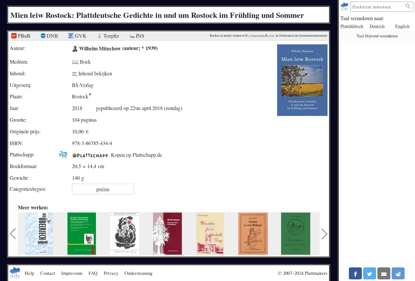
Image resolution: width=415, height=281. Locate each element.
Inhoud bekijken (94, 73)
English (402, 26)
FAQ (93, 273)
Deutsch (377, 26)
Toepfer (110, 35)
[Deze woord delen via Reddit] (398, 273)
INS (139, 35)
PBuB (23, 35)
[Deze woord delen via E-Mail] (383, 273)
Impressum (71, 273)
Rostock (80, 96)
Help (29, 273)
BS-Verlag (82, 84)
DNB (51, 35)
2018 (77, 107)
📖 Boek (81, 61)
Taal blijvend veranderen (377, 36)
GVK (80, 35)
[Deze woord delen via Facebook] (355, 273)
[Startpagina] (345, 7)
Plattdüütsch (351, 26)
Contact (47, 273)
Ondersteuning (138, 273)
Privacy (111, 273)
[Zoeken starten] (408, 6)
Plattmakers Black (259, 35)
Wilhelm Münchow (100, 48)
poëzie (103, 189)
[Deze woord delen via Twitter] (369, 273)
